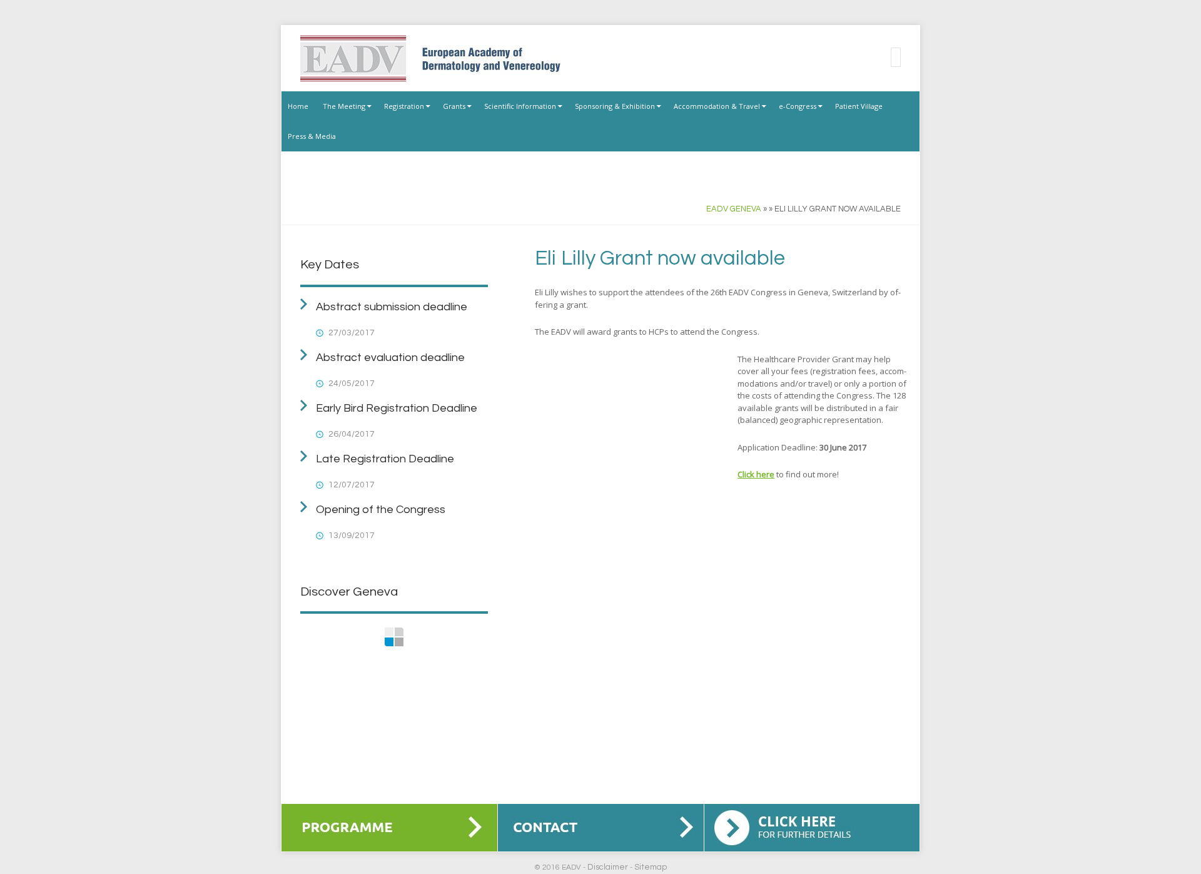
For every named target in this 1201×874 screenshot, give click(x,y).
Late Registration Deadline (385, 459)
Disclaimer (607, 867)
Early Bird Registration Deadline (396, 408)
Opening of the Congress (380, 510)
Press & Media (312, 136)
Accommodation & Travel (717, 106)
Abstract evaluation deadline (390, 357)
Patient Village (859, 106)
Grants (454, 106)
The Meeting (344, 106)
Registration (404, 106)
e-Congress (797, 106)
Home (298, 106)
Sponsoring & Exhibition (615, 106)
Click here (755, 474)
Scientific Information (520, 106)
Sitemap (650, 867)
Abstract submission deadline (391, 307)
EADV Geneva (733, 209)
